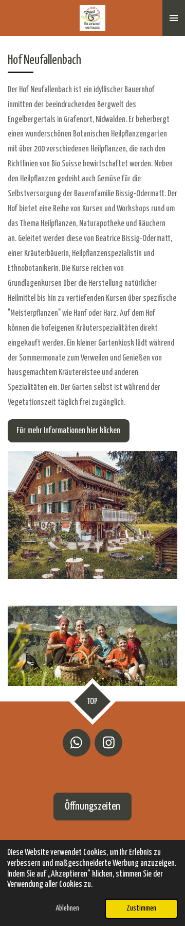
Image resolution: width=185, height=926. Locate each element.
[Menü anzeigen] (173, 18)
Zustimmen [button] (141, 908)
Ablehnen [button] (67, 908)
